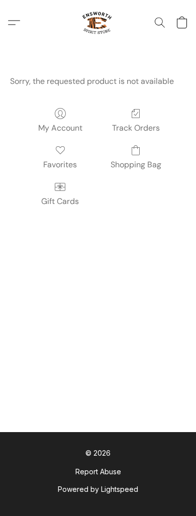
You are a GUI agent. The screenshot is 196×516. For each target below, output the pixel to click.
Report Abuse (98, 471)
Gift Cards (60, 201)
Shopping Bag (136, 164)
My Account (60, 128)
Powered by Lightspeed (98, 489)
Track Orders (136, 128)
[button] (98, 22)
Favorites (60, 164)
